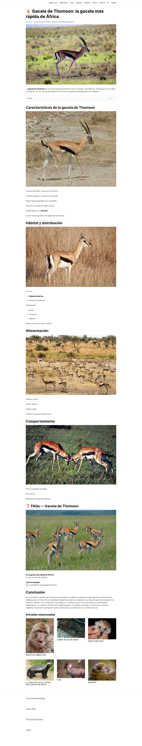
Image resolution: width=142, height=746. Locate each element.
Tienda (113, 3)
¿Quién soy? (53, 3)
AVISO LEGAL (31, 709)
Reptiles (79, 3)
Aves (72, 3)
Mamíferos (64, 3)
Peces (95, 3)
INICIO (28, 730)
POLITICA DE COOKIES (34, 719)
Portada (29, 22)
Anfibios (87, 3)
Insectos (103, 3)
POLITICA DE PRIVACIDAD (35, 698)
